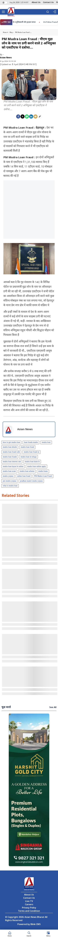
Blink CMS (35, 924)
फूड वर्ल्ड (6, 707)
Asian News (6, 58)
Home (5, 32)
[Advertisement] (29, 209)
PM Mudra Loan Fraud (43, 476)
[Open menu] (4, 11)
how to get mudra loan (11, 442)
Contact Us (48, 2)
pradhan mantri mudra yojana (31, 481)
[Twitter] (22, 116)
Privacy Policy (29, 908)
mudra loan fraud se (31, 452)
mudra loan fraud (27, 447)
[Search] (47, 12)
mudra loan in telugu (29, 457)
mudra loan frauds (10, 457)
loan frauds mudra (31, 442)
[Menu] (54, 12)
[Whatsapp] (27, 116)
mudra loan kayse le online (13, 466)
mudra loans (43, 471)
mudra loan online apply (36, 466)
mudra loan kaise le (32, 461)
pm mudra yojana (9, 481)
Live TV (29, 901)
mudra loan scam (9, 471)
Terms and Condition (29, 911)
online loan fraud (23, 476)
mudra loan (46, 442)
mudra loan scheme (27, 471)
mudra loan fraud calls (11, 452)
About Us (36, 2)
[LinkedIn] (31, 116)
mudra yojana (8, 476)
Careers (29, 904)
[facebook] (18, 116)
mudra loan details (10, 447)
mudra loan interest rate (12, 461)
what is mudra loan (10, 486)
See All (52, 707)
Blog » (12, 32)
